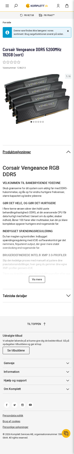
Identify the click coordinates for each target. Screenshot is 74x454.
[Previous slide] (6, 99)
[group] (37, 99)
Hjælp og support (15, 380)
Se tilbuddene (16, 350)
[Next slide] (68, 99)
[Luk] (67, 30)
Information (11, 371)
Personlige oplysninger (15, 427)
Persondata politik (13, 415)
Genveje (9, 363)
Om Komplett (12, 389)
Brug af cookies (11, 421)
